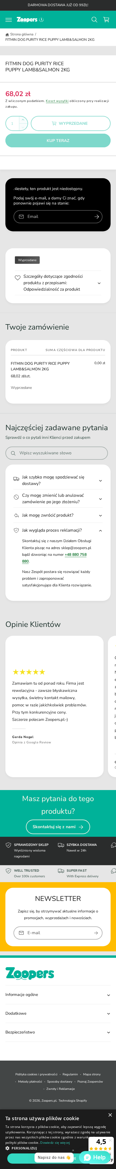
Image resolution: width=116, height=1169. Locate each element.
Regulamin (70, 1074)
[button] (9, 19)
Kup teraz (58, 140)
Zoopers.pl (49, 1100)
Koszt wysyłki (57, 101)
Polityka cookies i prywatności (36, 1074)
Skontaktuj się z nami (54, 827)
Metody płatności (30, 1081)
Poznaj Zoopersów (90, 1081)
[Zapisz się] (96, 932)
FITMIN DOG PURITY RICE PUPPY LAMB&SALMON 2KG (49, 39)
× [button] (110, 1115)
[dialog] (58, 1139)
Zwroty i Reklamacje (60, 1089)
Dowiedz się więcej (55, 1142)
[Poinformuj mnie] (97, 216)
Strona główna (21, 34)
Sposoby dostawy (59, 1081)
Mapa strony (92, 1074)
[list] (58, 707)
